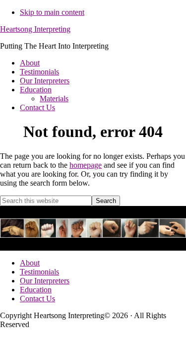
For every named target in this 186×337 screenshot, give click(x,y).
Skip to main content (52, 12)
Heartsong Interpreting (35, 29)
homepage (85, 165)
